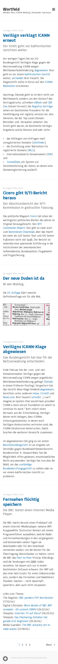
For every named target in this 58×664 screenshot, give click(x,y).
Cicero (33, 216)
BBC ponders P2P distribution (36, 597)
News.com (9, 397)
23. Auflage (13, 292)
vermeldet (17, 78)
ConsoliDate (13, 161)
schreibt (36, 397)
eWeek (38, 102)
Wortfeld (11, 9)
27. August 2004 (10, 341)
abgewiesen (41, 70)
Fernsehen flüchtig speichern (21, 501)
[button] (5, 658)
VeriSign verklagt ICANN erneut (26, 37)
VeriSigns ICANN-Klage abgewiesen (24, 349)
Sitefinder (39, 142)
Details (49, 381)
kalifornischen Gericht (37, 74)
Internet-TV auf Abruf (28, 613)
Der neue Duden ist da (23, 278)
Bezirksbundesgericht (15, 444)
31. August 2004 (10, 30)
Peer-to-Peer (24, 557)
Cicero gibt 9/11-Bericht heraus (25, 195)
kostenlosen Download (21, 231)
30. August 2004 (10, 188)
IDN (49, 154)
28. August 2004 (10, 273)
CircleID (44, 393)
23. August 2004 (10, 494)
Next (49, 644)
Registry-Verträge (42, 106)
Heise (36, 393)
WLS (31, 150)
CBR (50, 102)
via (5, 106)
